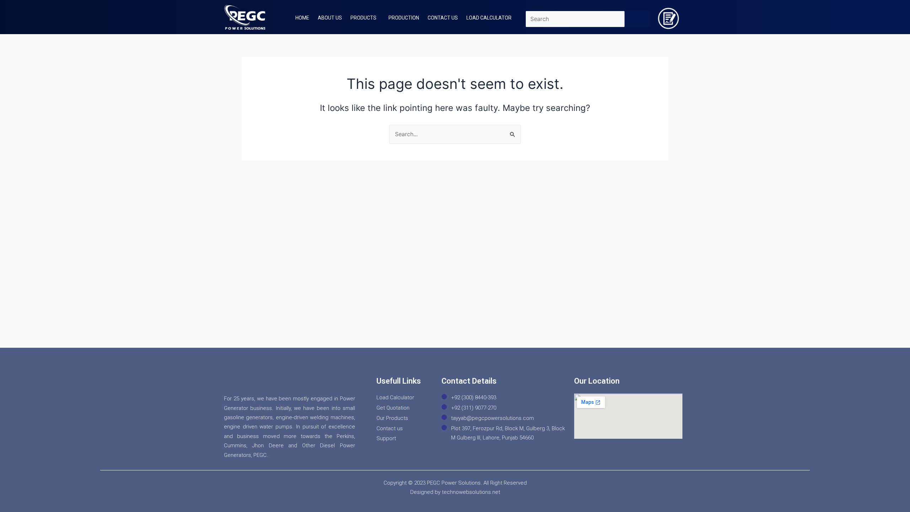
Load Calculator (489, 18)
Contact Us (443, 18)
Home (302, 18)
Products (363, 18)
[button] (365, 18)
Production (404, 18)
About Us (330, 18)
